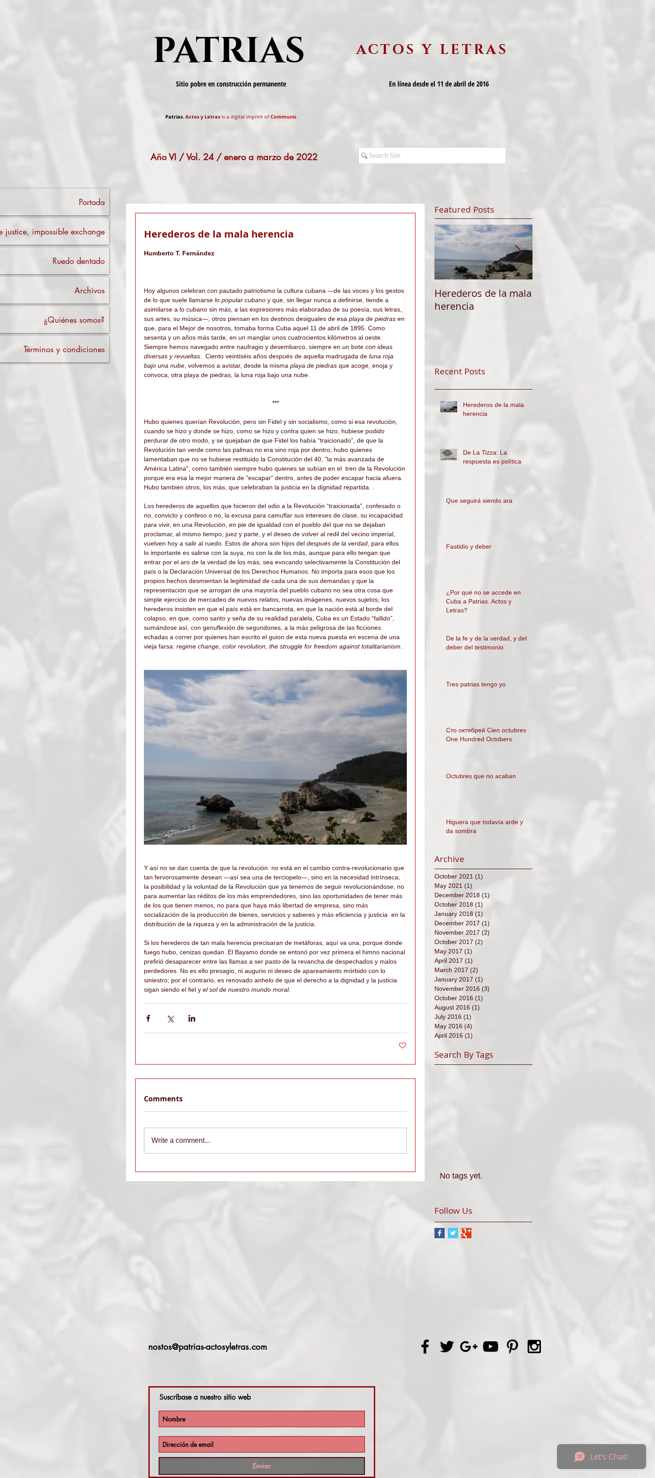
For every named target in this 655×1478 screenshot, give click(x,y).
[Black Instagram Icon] (534, 1346)
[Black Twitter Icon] (447, 1346)
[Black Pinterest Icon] (512, 1346)
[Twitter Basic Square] (453, 1233)
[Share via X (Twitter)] (170, 1018)
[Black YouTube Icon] (490, 1346)
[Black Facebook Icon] (425, 1346)
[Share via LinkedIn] (192, 1018)
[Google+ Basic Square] (466, 1233)
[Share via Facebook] (148, 1018)
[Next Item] (518, 252)
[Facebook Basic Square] (439, 1233)
